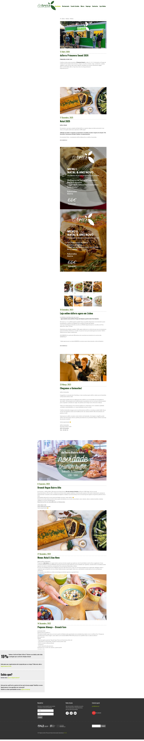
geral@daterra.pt (95, 706)
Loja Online (102, 6)
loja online (67, 321)
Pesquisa (103, 726)
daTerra (63, 18)
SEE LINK (65, 732)
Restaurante (65, 6)
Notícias (67, 18)
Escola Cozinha (75, 6)
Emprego (88, 6)
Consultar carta (41, 649)
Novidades (58, 6)
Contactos (95, 6)
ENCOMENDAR (41, 573)
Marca (82, 6)
